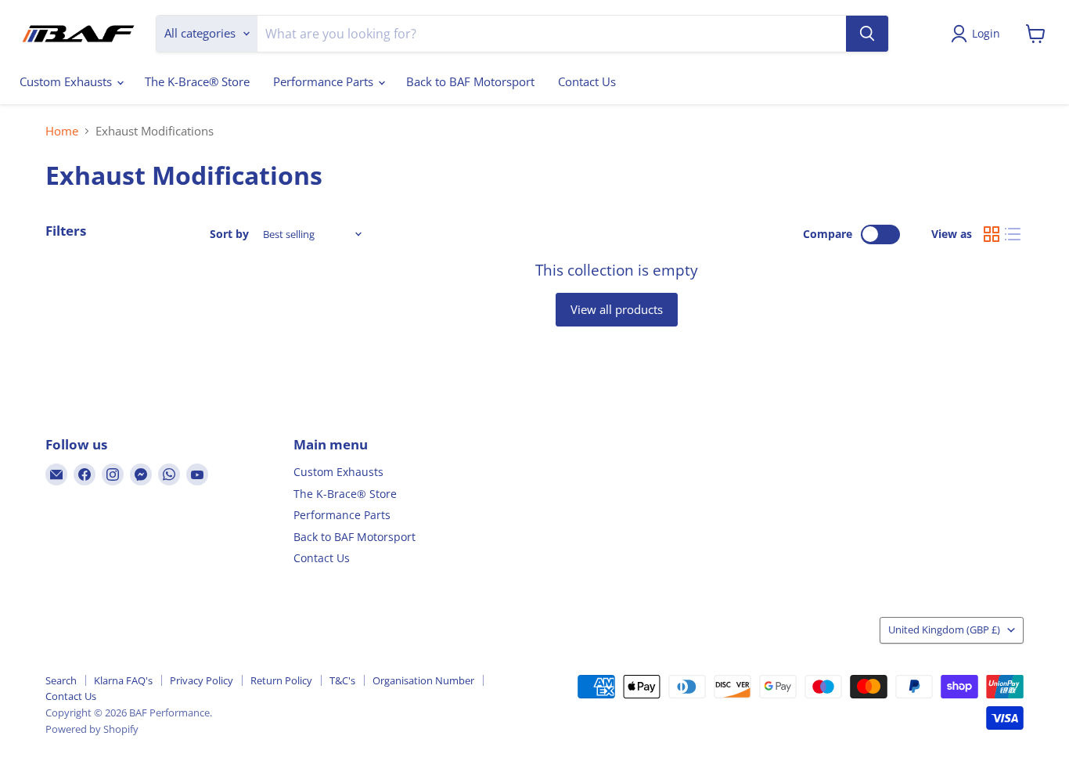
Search (61, 680)
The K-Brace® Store (197, 81)
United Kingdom (944, 629)
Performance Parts (324, 81)
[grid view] (991, 234)
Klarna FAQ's (123, 680)
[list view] (1013, 234)
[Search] (867, 34)
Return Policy (281, 680)
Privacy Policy (201, 680)
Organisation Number (423, 680)
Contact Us (587, 81)
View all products (616, 309)
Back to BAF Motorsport (470, 81)
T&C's (342, 680)
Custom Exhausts (67, 81)
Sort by (229, 234)
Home (61, 131)
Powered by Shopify (92, 729)
